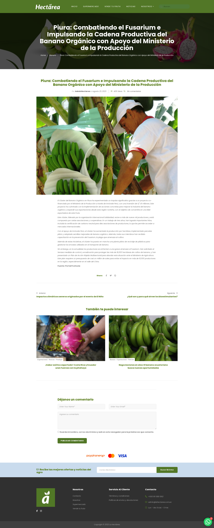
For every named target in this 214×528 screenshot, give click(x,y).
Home (43, 55)
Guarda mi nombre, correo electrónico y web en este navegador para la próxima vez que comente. (107, 432)
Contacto (77, 496)
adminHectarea (82, 91)
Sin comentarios (134, 91)
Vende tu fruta (79, 508)
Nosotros (146, 6)
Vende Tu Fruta (113, 6)
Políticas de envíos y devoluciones (123, 500)
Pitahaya (59, 359)
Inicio (74, 6)
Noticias (130, 6)
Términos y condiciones (119, 496)
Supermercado (91, 6)
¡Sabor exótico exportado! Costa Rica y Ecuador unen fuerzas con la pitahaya (70, 366)
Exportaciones (42, 359)
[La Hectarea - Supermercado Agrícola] (48, 6)
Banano (53, 55)
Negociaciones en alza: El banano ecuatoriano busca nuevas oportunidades (143, 366)
